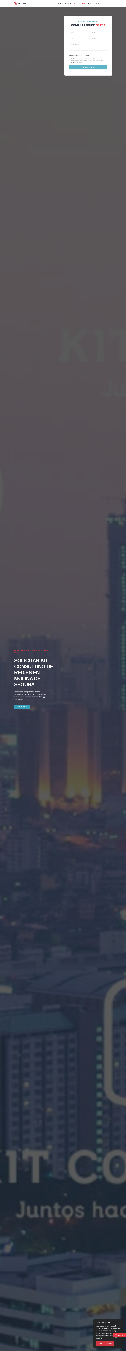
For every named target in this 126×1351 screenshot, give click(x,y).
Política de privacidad (76, 62)
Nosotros (67, 3)
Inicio (59, 3)
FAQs (89, 3)
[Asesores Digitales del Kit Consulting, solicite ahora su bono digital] (21, 3)
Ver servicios (21, 706)
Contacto (97, 3)
